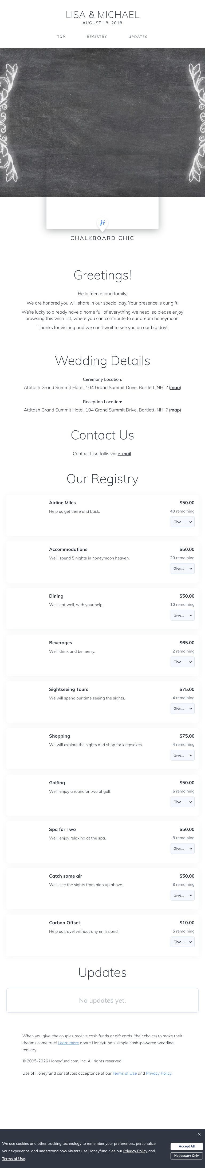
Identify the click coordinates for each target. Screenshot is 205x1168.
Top (61, 37)
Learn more (68, 1042)
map (175, 387)
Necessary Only (186, 1156)
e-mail (124, 454)
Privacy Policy (158, 1073)
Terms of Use (125, 1073)
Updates (138, 37)
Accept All (187, 1146)
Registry (97, 37)
